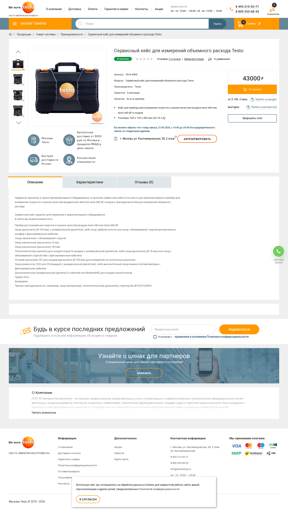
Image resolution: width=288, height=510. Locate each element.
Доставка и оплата (69, 453)
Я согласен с (203, 336)
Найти (217, 23)
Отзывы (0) (144, 182)
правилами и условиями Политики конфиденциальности (212, 336)
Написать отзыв (194, 59)
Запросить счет (252, 118)
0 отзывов (175, 59)
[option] (18, 63)
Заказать (144, 373)
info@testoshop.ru (180, 469)
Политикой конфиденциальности (159, 489)
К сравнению (222, 59)
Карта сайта (121, 459)
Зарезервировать (197, 139)
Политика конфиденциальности (77, 465)
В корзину (255, 89)
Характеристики (89, 182)
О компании (65, 447)
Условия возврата (69, 471)
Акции (118, 447)
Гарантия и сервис (69, 459)
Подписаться (239, 329)
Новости (119, 453)
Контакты (64, 483)
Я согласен (88, 499)
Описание (35, 182)
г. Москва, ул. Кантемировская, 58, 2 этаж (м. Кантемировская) (194, 449)
